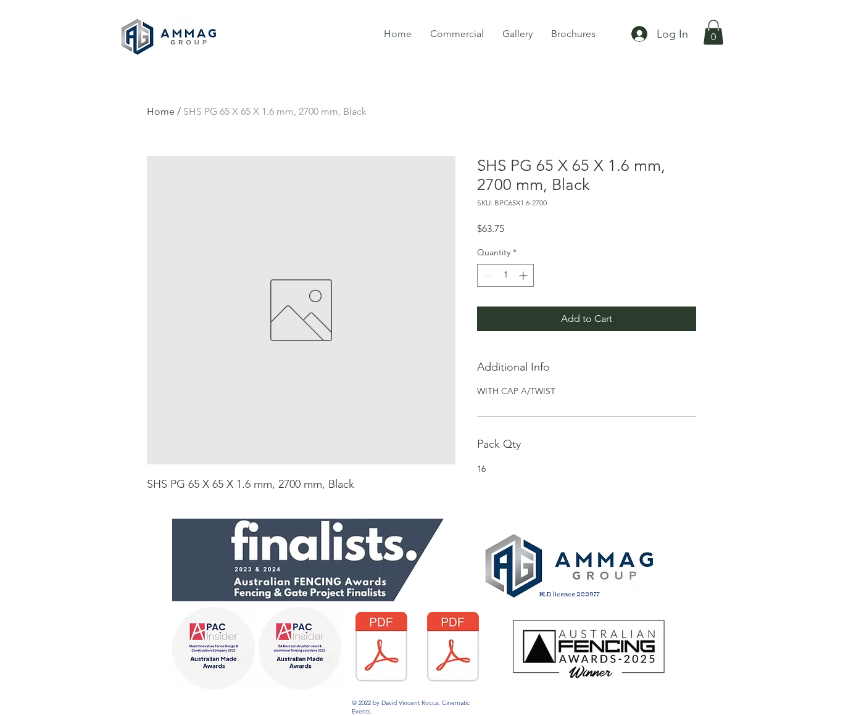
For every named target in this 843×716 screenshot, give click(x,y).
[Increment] (524, 275)
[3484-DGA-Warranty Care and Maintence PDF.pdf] (453, 648)
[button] (713, 32)
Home (161, 111)
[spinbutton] (505, 275)
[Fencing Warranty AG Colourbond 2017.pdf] (381, 648)
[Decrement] (486, 275)
